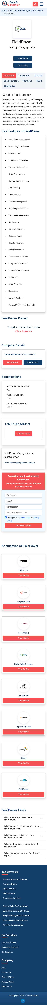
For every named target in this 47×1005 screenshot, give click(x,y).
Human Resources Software (15, 879)
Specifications (11, 81)
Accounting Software (12, 898)
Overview (9, 75)
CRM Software (9, 889)
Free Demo (23, 58)
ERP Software (9, 893)
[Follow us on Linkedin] (23, 1000)
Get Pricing (23, 65)
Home (4, 10)
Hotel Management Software (15, 920)
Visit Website (12, 362)
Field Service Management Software (26, 10)
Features (27, 81)
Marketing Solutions (10, 947)
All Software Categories (13, 925)
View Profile (23, 575)
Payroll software (10, 884)
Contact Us (6, 972)
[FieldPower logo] (22, 28)
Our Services (7, 952)
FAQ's (39, 81)
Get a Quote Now (23, 525)
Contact (38, 75)
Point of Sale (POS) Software (15, 906)
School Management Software (16, 911)
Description (24, 75)
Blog (3, 968)
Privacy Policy (8, 982)
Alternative (9, 86)
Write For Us (7, 986)
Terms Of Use (8, 977)
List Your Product (9, 942)
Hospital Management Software (16, 915)
